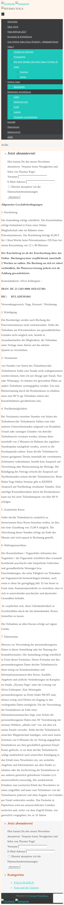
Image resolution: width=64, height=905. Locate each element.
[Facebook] (8, 3)
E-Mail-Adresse (16, 181)
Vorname (12, 176)
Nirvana (32, 896)
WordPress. (43, 896)
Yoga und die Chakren (26, 887)
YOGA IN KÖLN (24, 882)
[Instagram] (22, 3)
